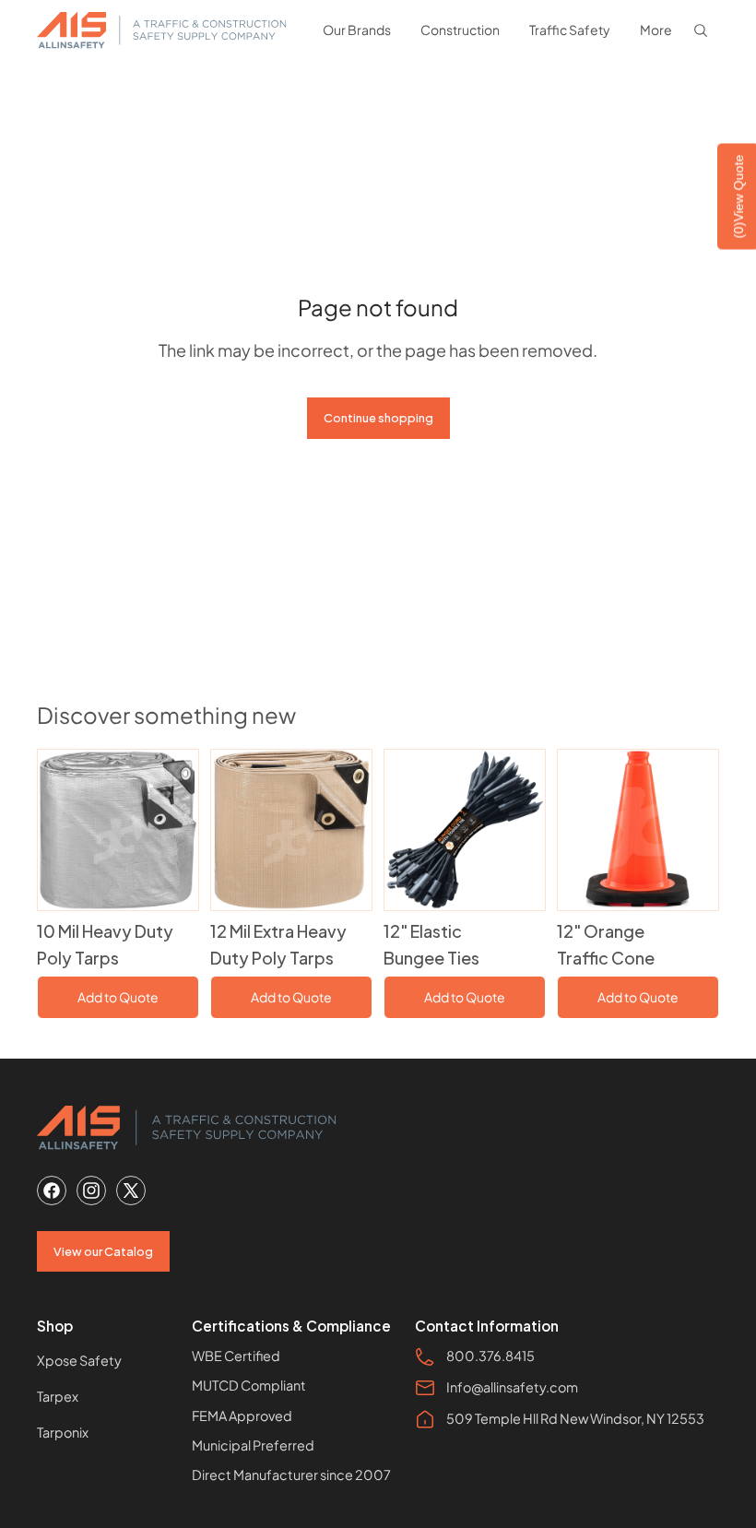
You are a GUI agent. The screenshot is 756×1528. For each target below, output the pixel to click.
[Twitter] (131, 1190)
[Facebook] (51, 1190)
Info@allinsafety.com (512, 1387)
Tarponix (63, 1432)
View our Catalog (103, 1251)
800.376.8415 (490, 1355)
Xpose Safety (79, 1360)
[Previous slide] (52, 830)
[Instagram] (91, 1190)
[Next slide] (184, 830)
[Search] (700, 30)
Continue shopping (378, 417)
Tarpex (57, 1396)
